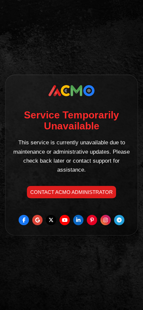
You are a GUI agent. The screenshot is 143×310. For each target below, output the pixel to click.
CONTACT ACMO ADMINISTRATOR (71, 192)
